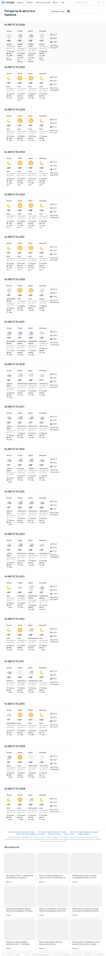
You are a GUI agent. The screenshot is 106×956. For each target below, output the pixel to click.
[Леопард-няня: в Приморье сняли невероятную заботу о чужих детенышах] (86, 934)
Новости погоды (54, 834)
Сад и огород (69, 834)
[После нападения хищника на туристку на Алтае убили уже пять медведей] (53, 868)
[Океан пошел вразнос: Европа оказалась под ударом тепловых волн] (19, 901)
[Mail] (3, 2)
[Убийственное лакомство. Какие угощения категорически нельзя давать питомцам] (86, 901)
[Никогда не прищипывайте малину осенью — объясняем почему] (19, 934)
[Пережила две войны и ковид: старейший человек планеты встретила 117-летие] (86, 868)
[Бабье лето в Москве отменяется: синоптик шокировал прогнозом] (53, 901)
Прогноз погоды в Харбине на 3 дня (21, 832)
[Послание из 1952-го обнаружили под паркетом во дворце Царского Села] (19, 868)
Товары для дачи (84, 834)
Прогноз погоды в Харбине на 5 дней (53, 832)
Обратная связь (77, 954)
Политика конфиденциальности (41, 954)
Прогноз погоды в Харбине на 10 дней (30, 834)
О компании (9, 954)
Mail (3, 954)
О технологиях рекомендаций (61, 954)
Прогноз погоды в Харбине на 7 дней (84, 832)
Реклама (17, 954)
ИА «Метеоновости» (98, 954)
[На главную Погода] (9, 2)
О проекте (27, 954)
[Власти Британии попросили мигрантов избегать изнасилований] (53, 934)
